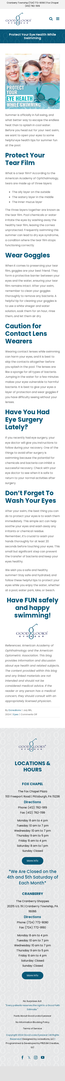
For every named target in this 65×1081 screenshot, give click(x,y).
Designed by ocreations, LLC (39, 1039)
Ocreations (14, 710)
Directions (32, 802)
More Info (32, 860)
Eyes (15, 714)
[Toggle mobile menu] (58, 19)
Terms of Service (32, 1028)
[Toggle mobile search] (51, 19)
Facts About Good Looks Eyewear (32, 1016)
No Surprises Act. (32, 1001)
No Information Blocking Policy (32, 1022)
